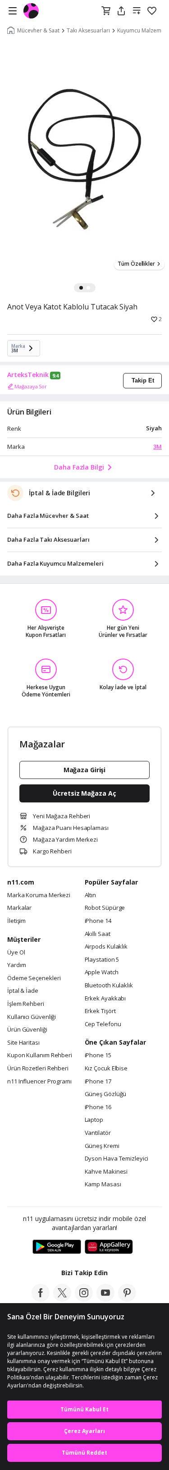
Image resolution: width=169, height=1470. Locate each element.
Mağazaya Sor (30, 386)
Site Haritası (23, 1042)
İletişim (16, 921)
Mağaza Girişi (85, 769)
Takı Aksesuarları (88, 30)
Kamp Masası (103, 1184)
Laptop (94, 1120)
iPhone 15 (98, 1055)
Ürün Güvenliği (27, 1029)
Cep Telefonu (103, 1024)
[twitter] (62, 1299)
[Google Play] (56, 1247)
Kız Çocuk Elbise (106, 1068)
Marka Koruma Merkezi (38, 895)
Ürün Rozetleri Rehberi (38, 1068)
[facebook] (41, 1299)
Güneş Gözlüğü (106, 1094)
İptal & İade (22, 991)
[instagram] (84, 1299)
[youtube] (105, 1299)
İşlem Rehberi (25, 1004)
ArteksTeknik (28, 375)
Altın (90, 895)
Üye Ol (16, 952)
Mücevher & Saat (38, 30)
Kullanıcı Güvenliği (31, 1017)
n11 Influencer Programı (39, 1081)
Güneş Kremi (102, 1146)
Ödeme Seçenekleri (33, 978)
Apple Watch (102, 972)
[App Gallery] (109, 1247)
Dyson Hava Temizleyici (116, 1158)
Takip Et (143, 380)
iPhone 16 (98, 1107)
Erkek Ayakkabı (105, 998)
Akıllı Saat (97, 934)
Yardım (16, 965)
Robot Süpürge (105, 908)
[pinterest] (127, 1299)
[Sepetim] (105, 11)
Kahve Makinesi (106, 1171)
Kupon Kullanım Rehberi (39, 1055)
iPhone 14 (98, 921)
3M (157, 446)
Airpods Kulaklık (106, 946)
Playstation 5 (102, 959)
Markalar (19, 908)
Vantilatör (98, 1133)
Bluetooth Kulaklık (109, 985)
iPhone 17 (98, 1081)
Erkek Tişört (100, 1011)
